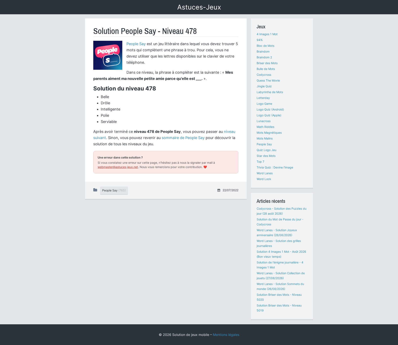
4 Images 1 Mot (267, 34)
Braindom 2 (264, 57)
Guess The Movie (268, 80)
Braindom (263, 51)
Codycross (264, 74)
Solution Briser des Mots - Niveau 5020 (279, 297)
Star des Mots (266, 155)
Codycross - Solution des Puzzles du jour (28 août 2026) (281, 211)
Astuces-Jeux (199, 7)
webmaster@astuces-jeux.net (118, 167)
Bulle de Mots (266, 69)
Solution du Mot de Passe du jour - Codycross (280, 222)
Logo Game (264, 103)
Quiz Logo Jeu (266, 150)
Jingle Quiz (264, 86)
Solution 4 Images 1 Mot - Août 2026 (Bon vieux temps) (281, 254)
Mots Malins (265, 138)
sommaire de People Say (183, 138)
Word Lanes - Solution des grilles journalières (279, 243)
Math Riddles (265, 127)
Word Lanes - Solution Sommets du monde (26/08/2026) (280, 286)
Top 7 (260, 161)
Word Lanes (265, 173)
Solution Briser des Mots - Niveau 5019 (279, 308)
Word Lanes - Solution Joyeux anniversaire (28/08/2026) (277, 232)
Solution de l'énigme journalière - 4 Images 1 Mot (280, 265)
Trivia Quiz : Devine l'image (275, 167)
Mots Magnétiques (269, 132)
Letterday (263, 98)
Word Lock (264, 179)
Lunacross (264, 121)
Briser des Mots (267, 63)
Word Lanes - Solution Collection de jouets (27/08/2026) (281, 275)
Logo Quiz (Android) (270, 109)
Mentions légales (226, 335)
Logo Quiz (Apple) (269, 115)
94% (260, 40)
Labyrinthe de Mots (270, 92)
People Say (136, 44)
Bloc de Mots (265, 45)
